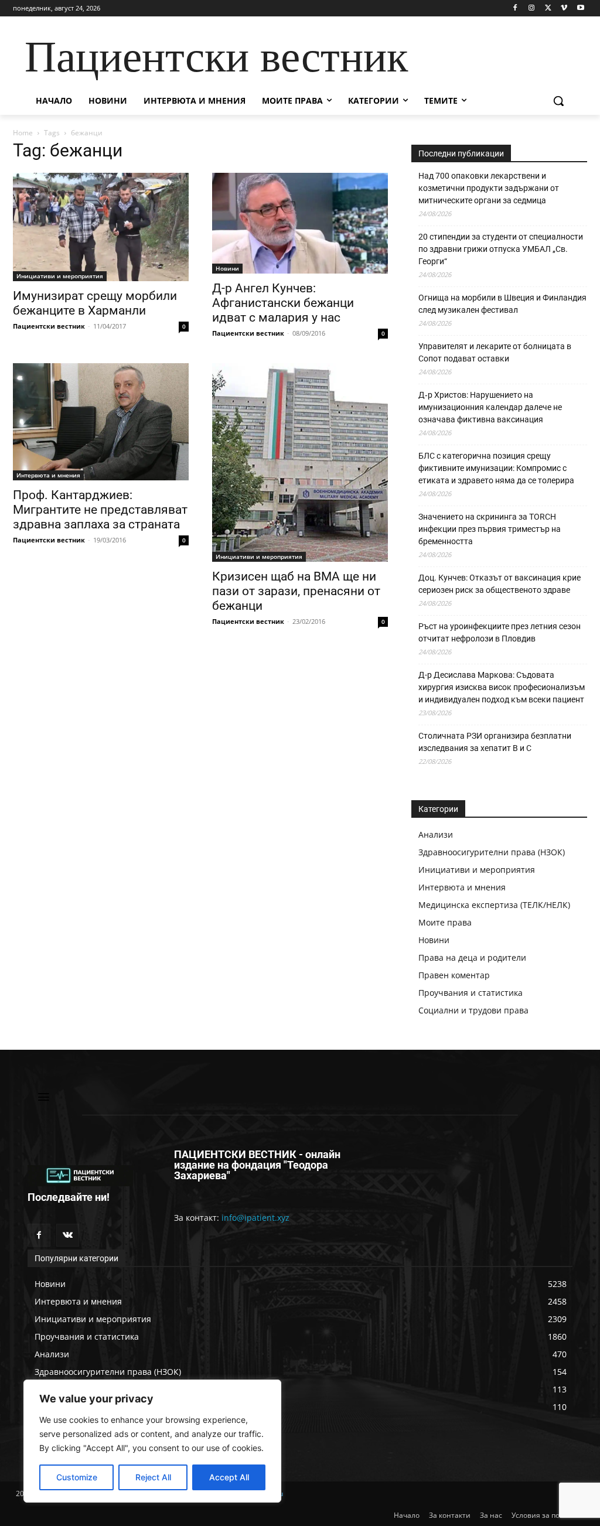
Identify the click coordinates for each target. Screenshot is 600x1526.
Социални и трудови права (473, 1010)
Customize (76, 1477)
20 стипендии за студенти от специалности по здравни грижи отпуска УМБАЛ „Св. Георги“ (500, 249)
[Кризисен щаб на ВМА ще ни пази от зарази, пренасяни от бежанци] (300, 462)
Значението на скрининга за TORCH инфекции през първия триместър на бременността (489, 529)
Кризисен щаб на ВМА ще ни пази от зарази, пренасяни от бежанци (296, 591)
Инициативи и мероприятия (59, 276)
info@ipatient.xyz (255, 1217)
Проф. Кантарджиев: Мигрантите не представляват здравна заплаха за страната (100, 509)
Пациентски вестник (49, 326)
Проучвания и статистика (470, 992)
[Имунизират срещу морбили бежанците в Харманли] (101, 227)
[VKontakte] (67, 1235)
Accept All (229, 1477)
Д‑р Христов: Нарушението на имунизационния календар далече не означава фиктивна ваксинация (490, 407)
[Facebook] (515, 8)
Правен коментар (454, 975)
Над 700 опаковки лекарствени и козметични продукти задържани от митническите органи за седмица (488, 188)
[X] (548, 8)
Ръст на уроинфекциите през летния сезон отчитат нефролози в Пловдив (499, 632)
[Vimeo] (564, 8)
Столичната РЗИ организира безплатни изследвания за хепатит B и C (494, 742)
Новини (227, 268)
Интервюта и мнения (48, 475)
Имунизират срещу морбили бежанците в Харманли (95, 303)
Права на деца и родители (472, 957)
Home (23, 133)
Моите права (445, 922)
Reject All (153, 1477)
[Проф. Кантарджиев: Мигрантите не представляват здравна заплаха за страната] (101, 421)
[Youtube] (580, 8)
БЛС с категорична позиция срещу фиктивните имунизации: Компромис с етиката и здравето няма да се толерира (496, 468)
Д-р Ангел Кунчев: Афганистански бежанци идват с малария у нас (283, 303)
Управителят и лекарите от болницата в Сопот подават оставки (494, 352)
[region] (152, 1441)
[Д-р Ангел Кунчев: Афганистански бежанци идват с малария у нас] (300, 223)
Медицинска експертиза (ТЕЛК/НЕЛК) (494, 904)
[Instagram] (531, 8)
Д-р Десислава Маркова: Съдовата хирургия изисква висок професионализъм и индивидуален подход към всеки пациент (501, 687)
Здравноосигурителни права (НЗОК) (491, 852)
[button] (558, 101)
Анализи (435, 834)
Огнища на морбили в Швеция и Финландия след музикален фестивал (502, 304)
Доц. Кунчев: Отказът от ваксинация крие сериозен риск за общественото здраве (499, 584)
